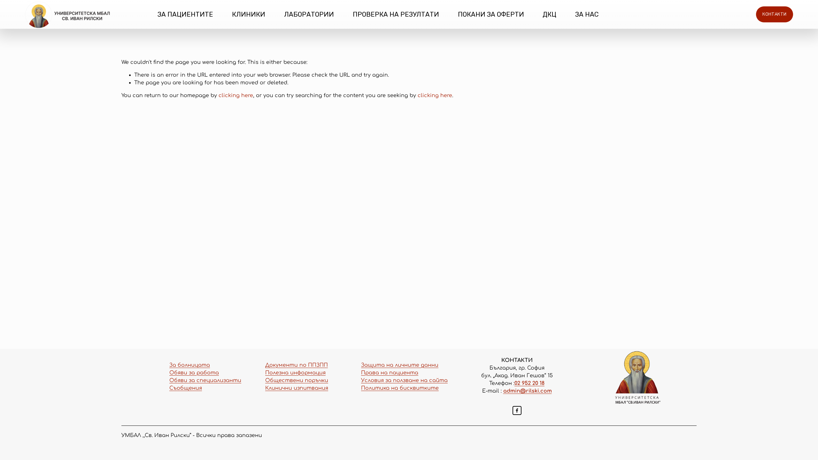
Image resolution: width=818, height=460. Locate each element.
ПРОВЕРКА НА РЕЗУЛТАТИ (396, 14)
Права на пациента (389, 373)
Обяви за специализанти (205, 380)
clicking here (236, 95)
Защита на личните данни (399, 365)
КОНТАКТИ (774, 14)
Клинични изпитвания (296, 388)
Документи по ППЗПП (296, 365)
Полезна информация (295, 373)
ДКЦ (549, 14)
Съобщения (185, 388)
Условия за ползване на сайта (404, 380)
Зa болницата (189, 365)
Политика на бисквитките (400, 388)
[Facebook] (517, 410)
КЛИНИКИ (248, 14)
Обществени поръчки (296, 380)
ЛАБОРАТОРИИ (309, 14)
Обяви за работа (194, 373)
